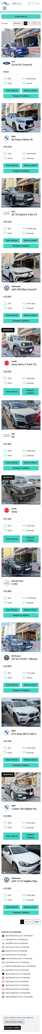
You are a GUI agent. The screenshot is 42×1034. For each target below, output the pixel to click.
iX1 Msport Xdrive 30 (22, 139)
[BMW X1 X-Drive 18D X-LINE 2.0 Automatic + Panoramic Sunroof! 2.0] (21, 712)
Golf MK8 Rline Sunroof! (24, 289)
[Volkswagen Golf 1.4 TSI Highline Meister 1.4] (21, 859)
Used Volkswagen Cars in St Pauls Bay (19, 997)
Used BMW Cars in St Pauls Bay (16, 943)
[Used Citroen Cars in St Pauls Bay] (3, 947)
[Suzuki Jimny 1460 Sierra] (21, 490)
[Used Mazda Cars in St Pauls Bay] (3, 962)
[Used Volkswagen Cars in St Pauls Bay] (3, 997)
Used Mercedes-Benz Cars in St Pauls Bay (20, 966)
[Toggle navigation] (4, 8)
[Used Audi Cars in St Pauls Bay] (3, 939)
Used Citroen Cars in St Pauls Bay (17, 947)
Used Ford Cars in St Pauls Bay (16, 951)
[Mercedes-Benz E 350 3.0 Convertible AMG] (21, 562)
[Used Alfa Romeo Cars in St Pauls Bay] (3, 936)
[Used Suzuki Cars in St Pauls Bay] (3, 985)
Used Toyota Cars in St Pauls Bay (17, 989)
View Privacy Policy (14, 1022)
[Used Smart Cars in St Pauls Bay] (3, 981)
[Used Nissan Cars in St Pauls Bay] (3, 970)
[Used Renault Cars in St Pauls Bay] (3, 978)
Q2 (13, 436)
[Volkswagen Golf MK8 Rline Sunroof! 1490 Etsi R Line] (21, 268)
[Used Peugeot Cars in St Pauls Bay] (3, 974)
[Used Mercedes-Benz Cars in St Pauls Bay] (3, 966)
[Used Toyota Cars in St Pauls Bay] (3, 989)
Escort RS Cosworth (22, 64)
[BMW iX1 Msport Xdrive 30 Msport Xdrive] (21, 118)
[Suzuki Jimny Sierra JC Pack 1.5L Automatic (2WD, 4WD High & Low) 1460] (21, 342)
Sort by (17, 23)
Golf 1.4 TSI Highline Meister (26, 881)
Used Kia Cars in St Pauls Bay (15, 955)
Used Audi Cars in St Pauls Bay (16, 939)
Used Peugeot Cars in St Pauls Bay (17, 974)
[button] (37, 3)
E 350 (14, 583)
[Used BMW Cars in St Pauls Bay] (3, 943)
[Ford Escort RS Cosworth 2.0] (21, 43)
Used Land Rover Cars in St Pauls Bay (18, 958)
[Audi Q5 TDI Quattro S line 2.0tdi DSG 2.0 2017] (21, 193)
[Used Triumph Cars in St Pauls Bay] (3, 993)
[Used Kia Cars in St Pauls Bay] (3, 955)
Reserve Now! (30, 90)
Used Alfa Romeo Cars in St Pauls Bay (19, 936)
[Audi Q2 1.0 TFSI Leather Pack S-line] (21, 415)
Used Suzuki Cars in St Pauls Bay (17, 985)
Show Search (21, 16)
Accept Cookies (12, 1028)
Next (37, 922)
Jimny (14, 511)
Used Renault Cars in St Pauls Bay (17, 978)
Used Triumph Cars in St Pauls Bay (17, 993)
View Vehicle (12, 90)
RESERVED (8, 330)
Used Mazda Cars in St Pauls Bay (17, 962)
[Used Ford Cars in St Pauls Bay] (3, 951)
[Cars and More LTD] (12, 3)
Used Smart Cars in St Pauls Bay (17, 981)
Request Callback (21, 96)
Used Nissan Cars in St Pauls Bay (17, 970)
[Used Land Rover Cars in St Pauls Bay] (3, 958)
